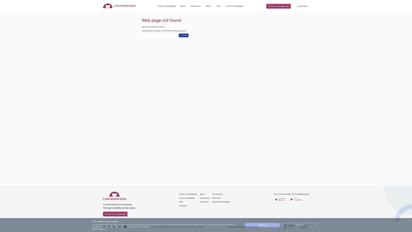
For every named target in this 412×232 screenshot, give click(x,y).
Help (218, 6)
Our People (204, 202)
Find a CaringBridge (187, 198)
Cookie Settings (253, 227)
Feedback (183, 206)
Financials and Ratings (221, 202)
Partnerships (205, 198)
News (208, 6)
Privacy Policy (242, 227)
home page (181, 31)
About (182, 6)
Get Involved (217, 194)
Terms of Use (232, 227)
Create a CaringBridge (167, 6)
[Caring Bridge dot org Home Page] (119, 8)
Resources (195, 6)
